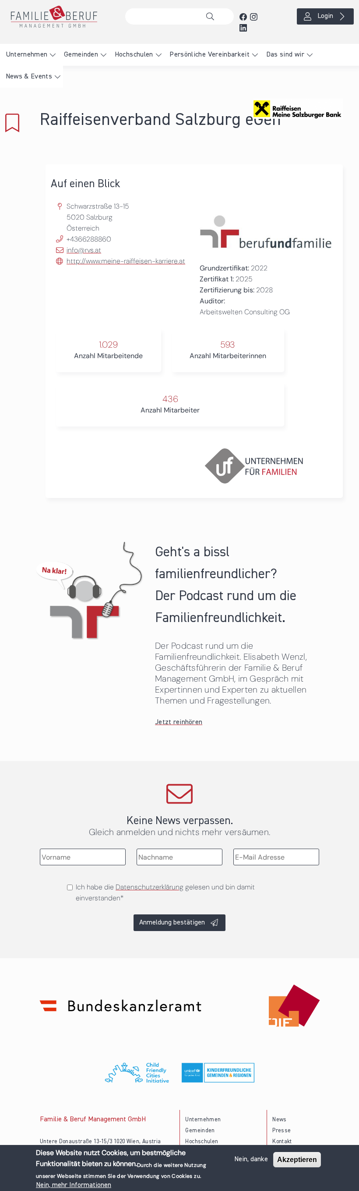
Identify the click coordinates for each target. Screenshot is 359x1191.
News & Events (29, 76)
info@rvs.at (84, 250)
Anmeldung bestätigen (172, 922)
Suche (212, 16)
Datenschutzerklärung (149, 887)
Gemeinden (81, 54)
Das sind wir (285, 54)
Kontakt (282, 1142)
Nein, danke (251, 1159)
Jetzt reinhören (178, 722)
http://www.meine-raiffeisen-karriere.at (126, 261)
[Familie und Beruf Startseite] (59, 16)
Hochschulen (134, 54)
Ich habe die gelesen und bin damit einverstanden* (165, 892)
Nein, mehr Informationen (73, 1185)
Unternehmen (27, 54)
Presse (281, 1131)
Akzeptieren (297, 1159)
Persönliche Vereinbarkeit (209, 54)
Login (325, 16)
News (279, 1120)
